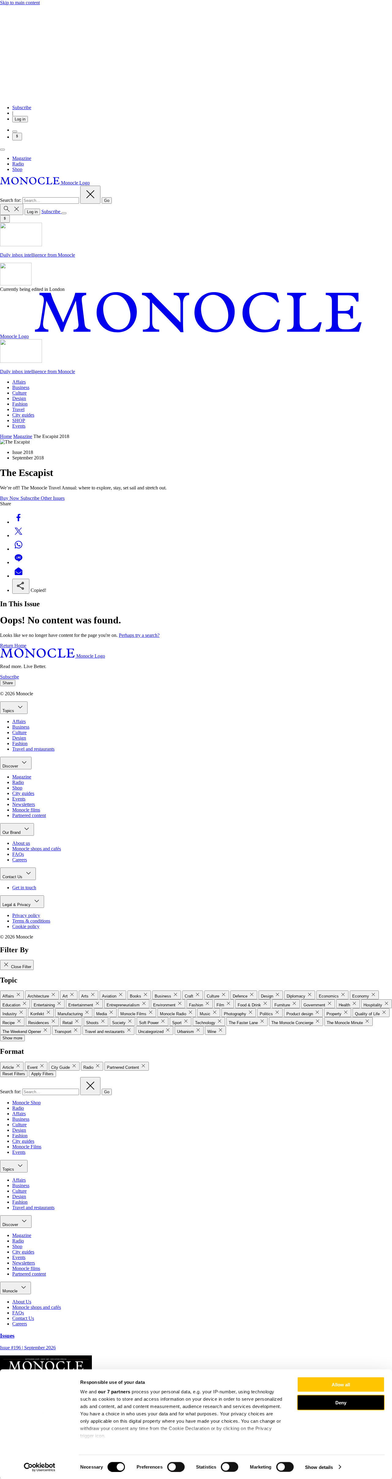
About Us (21, 1301)
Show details (319, 1467)
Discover (10, 766)
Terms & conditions (31, 920)
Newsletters (23, 804)
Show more (12, 1038)
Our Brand (12, 832)
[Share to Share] (20, 586)
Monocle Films (26, 1146)
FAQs (18, 854)
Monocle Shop (26, 1102)
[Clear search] (90, 195)
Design (19, 398)
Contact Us (13, 877)
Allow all (341, 1384)
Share (7, 683)
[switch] (176, 1467)
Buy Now (10, 498)
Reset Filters (13, 1074)
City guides (23, 415)
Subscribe (21, 107)
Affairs (19, 382)
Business (20, 387)
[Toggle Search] (11, 209)
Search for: (11, 200)
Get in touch (24, 887)
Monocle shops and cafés (36, 848)
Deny (340, 1402)
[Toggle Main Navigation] (2, 150)
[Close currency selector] (17, 136)
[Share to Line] (18, 562)
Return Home (13, 645)
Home (6, 436)
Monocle (10, 1291)
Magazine (21, 158)
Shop (17, 169)
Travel (18, 409)
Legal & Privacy (17, 904)
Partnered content (29, 815)
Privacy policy (26, 915)
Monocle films (26, 809)
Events (18, 426)
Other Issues (53, 498)
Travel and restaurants (33, 749)
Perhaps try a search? (139, 635)
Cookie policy (26, 926)
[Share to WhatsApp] (18, 549)
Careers (19, 859)
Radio (18, 163)
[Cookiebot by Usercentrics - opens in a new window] (39, 1467)
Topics (8, 710)
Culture (19, 393)
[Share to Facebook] (18, 522)
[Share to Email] (18, 575)
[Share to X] (18, 535)
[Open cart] (14, 131)
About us (21, 843)
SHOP (18, 420)
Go (106, 200)
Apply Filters (42, 1074)
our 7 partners (114, 1391)
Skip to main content (20, 2)
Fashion (20, 404)
